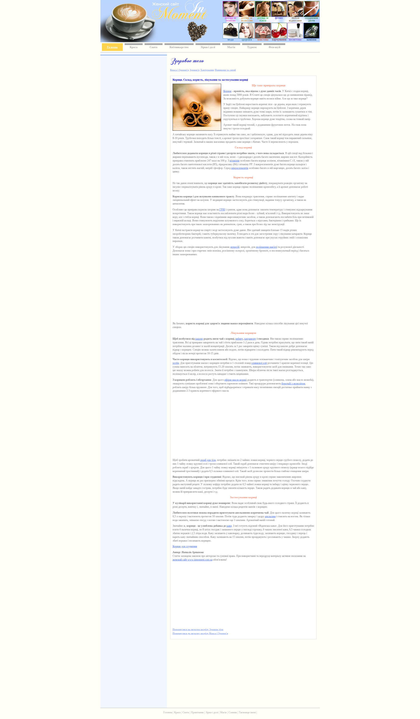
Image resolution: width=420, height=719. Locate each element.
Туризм (252, 47)
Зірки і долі (208, 47)
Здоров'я (195, 70)
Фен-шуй (274, 47)
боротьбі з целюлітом (293, 383)
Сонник (233, 712)
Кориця (227, 91)
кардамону (250, 338)
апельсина (270, 516)
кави (229, 525)
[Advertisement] (133, 120)
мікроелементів (239, 168)
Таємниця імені (247, 712)
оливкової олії (259, 363)
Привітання (197, 712)
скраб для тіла (208, 460)
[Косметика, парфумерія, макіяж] (295, 37)
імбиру (239, 338)
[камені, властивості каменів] (311, 37)
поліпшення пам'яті (266, 246)
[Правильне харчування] (279, 37)
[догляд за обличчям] (230, 15)
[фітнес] (279, 15)
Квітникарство (179, 47)
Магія (231, 47)
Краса (134, 47)
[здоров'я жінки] (247, 37)
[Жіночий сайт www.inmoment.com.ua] (166, 20)
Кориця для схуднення (185, 546)
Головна (112, 47)
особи (176, 363)
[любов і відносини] (295, 15)
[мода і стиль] (230, 37)
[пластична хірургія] (263, 37)
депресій (234, 246)
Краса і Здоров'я (179, 70)
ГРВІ (222, 209)
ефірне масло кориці (235, 379)
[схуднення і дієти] (311, 15)
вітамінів (235, 160)
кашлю (199, 338)
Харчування (207, 70)
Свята (154, 47)
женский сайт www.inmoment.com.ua (192, 559)
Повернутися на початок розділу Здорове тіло (198, 629)
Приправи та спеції (225, 70)
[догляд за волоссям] (247, 15)
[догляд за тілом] (263, 15)
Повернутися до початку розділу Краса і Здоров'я (200, 633)
